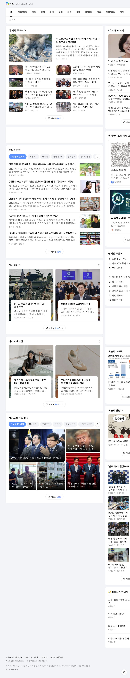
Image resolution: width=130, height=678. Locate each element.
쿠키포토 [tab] (46, 424)
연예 (18, 4)
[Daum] (7, 4)
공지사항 (43, 657)
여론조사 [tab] (33, 156)
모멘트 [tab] (58, 424)
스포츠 (24, 4)
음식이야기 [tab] (85, 156)
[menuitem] (11, 12)
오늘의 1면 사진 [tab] (17, 424)
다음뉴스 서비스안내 (14, 657)
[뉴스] (11, 4)
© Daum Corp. (12, 669)
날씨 (31, 4)
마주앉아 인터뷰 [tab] (18, 156)
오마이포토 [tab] (70, 424)
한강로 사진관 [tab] (86, 424)
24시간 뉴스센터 (31, 657)
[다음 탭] (97, 156)
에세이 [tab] (45, 156)
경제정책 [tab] (71, 156)
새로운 (56, 118)
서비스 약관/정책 (56, 657)
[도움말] (99, 265)
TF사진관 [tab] (33, 424)
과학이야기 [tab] (58, 156)
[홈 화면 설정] (124, 672)
